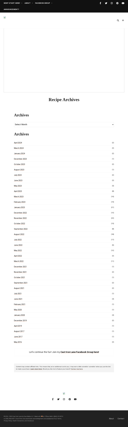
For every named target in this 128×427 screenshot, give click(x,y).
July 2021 (18, 294)
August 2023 (19, 170)
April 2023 (18, 191)
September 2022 (21, 229)
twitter (106, 3)
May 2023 (18, 186)
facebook (100, 3)
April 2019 (18, 326)
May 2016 (18, 342)
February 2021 (19, 304)
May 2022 (18, 250)
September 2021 (21, 283)
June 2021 (18, 299)
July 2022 (18, 240)
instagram (111, 3)
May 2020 (18, 310)
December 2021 (20, 267)
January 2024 (19, 153)
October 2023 (19, 164)
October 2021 (19, 277)
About (111, 419)
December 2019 (20, 320)
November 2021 (20, 272)
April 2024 (18, 143)
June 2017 (18, 337)
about (27, 3)
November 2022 (20, 218)
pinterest (117, 3)
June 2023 (18, 180)
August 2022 (19, 234)
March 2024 (19, 148)
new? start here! (12, 3)
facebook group (42, 3)
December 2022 (20, 213)
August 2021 (19, 288)
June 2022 (18, 245)
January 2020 (19, 315)
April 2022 (18, 256)
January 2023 (19, 207)
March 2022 (19, 261)
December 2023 (20, 159)
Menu (123, 20)
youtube (123, 3)
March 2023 (19, 197)
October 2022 (19, 224)
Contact (121, 419)
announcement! (11, 9)
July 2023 (18, 175)
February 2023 (19, 202)
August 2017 (19, 331)
